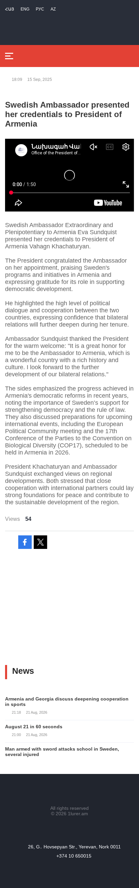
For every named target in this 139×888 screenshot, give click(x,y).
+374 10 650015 (73, 856)
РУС (40, 9)
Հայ (9, 9)
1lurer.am (78, 813)
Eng (25, 9)
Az (53, 9)
